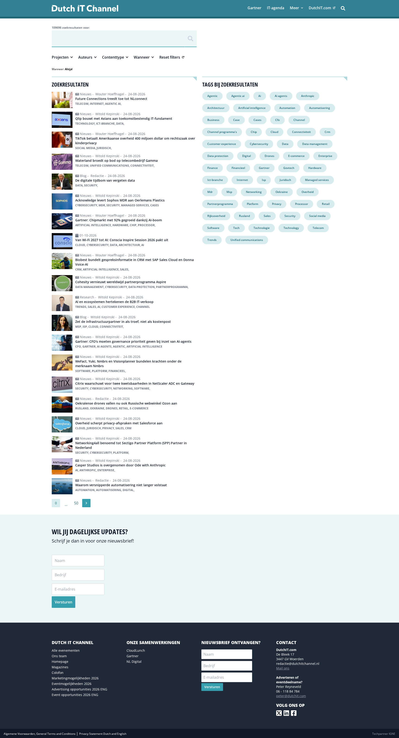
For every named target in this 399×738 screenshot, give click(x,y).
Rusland (244, 216)
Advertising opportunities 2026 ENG (79, 689)
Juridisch (285, 180)
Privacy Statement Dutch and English (102, 734)
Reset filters (169, 57)
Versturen (63, 602)
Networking (254, 192)
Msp (229, 192)
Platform (252, 204)
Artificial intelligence (252, 108)
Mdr (210, 192)
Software (213, 228)
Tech (236, 228)
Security (289, 216)
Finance (212, 168)
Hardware (314, 168)
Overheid (308, 192)
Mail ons (282, 668)
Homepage (60, 661)
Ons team (59, 656)
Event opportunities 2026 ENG (75, 695)
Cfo (277, 120)
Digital (246, 156)
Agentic (212, 96)
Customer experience (221, 144)
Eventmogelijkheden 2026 (71, 683)
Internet (242, 180)
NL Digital (134, 661)
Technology (291, 228)
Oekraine (281, 192)
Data (285, 144)
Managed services (317, 180)
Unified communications (246, 240)
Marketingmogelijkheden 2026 (75, 678)
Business (213, 120)
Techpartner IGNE (383, 734)
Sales (267, 216)
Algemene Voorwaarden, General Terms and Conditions (40, 734)
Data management (314, 144)
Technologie (262, 228)
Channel (299, 120)
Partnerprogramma (220, 204)
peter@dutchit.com (291, 696)
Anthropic (307, 96)
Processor (301, 204)
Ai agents (281, 96)
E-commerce (296, 156)
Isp (264, 180)
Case (236, 120)
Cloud (274, 132)
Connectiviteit (301, 132)
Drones (269, 156)
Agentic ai (238, 96)
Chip (254, 132)
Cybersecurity (259, 144)
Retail (325, 204)
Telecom (318, 228)
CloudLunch (136, 650)
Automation (287, 108)
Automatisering (319, 108)
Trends (212, 240)
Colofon (57, 672)
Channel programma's (222, 132)
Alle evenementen (66, 650)
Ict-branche (215, 180)
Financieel (238, 168)
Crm (327, 132)
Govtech (288, 168)
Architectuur (215, 108)
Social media (317, 216)
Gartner (264, 168)
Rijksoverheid (216, 216)
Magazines (60, 667)
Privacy (276, 204)
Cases (257, 120)
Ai (259, 96)
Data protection (217, 156)
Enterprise (325, 156)
